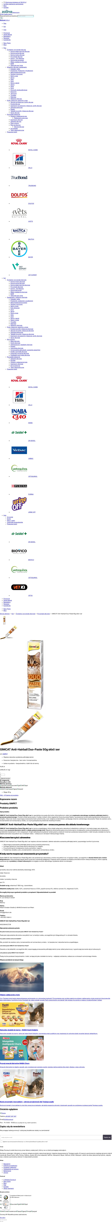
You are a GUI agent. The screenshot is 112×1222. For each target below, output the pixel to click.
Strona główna (4, 614)
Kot (13, 614)
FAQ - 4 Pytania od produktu (9, 795)
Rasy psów (7, 1181)
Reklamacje (7, 1171)
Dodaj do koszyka (5, 778)
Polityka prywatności (10, 1165)
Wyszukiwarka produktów (9, 16)
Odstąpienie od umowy (11, 1169)
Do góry (2, 1217)
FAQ (5, 1185)
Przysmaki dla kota (43, 614)
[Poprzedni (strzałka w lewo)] (0, 1221)
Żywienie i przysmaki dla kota (25, 614)
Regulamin (7, 1164)
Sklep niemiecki (9, 1188)
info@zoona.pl (8, 1119)
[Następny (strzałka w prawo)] (2, 1221)
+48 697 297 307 (10, 1116)
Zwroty (6, 1172)
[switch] (6, 1207)
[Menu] (9, 1195)
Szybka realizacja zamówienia (13, 4)
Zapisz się (107, 1137)
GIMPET (5, 754)
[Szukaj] (1, 18)
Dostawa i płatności (10, 1167)
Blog (5, 6)
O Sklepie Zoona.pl (10, 1180)
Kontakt (6, 7)
